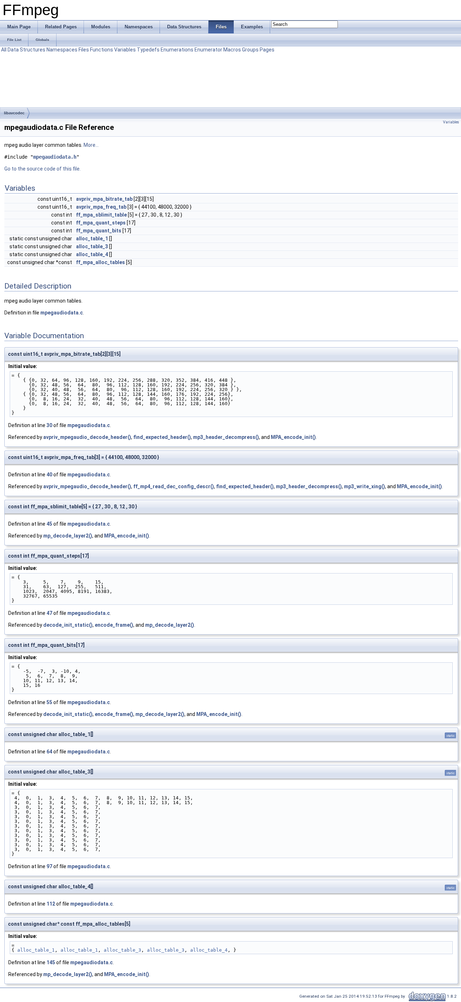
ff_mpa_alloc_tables (100, 262)
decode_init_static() (68, 625)
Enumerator (208, 50)
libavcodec (14, 113)
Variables (125, 50)
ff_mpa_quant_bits (98, 231)
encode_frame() (114, 625)
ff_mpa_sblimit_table (101, 215)
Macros (232, 50)
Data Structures (26, 50)
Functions (101, 50)
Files (84, 50)
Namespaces (61, 50)
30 (49, 425)
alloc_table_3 (92, 246)
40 (49, 474)
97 (49, 866)
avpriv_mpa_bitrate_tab (104, 199)
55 (49, 702)
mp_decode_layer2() (67, 536)
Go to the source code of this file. (42, 169)
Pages (267, 50)
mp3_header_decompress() (226, 437)
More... (91, 145)
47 (49, 613)
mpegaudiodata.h (54, 157)
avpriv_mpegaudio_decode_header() (87, 437)
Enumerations (177, 50)
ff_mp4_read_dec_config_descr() (173, 486)
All (3, 50)
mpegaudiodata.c (61, 313)
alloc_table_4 (92, 254)
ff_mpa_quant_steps (101, 223)
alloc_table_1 (92, 238)
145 (50, 962)
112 (50, 904)
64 (49, 751)
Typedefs (148, 50)
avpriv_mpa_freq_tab (101, 207)
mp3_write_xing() (364, 486)
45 (49, 524)
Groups (250, 50)
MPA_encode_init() (293, 437)
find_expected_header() (162, 437)
